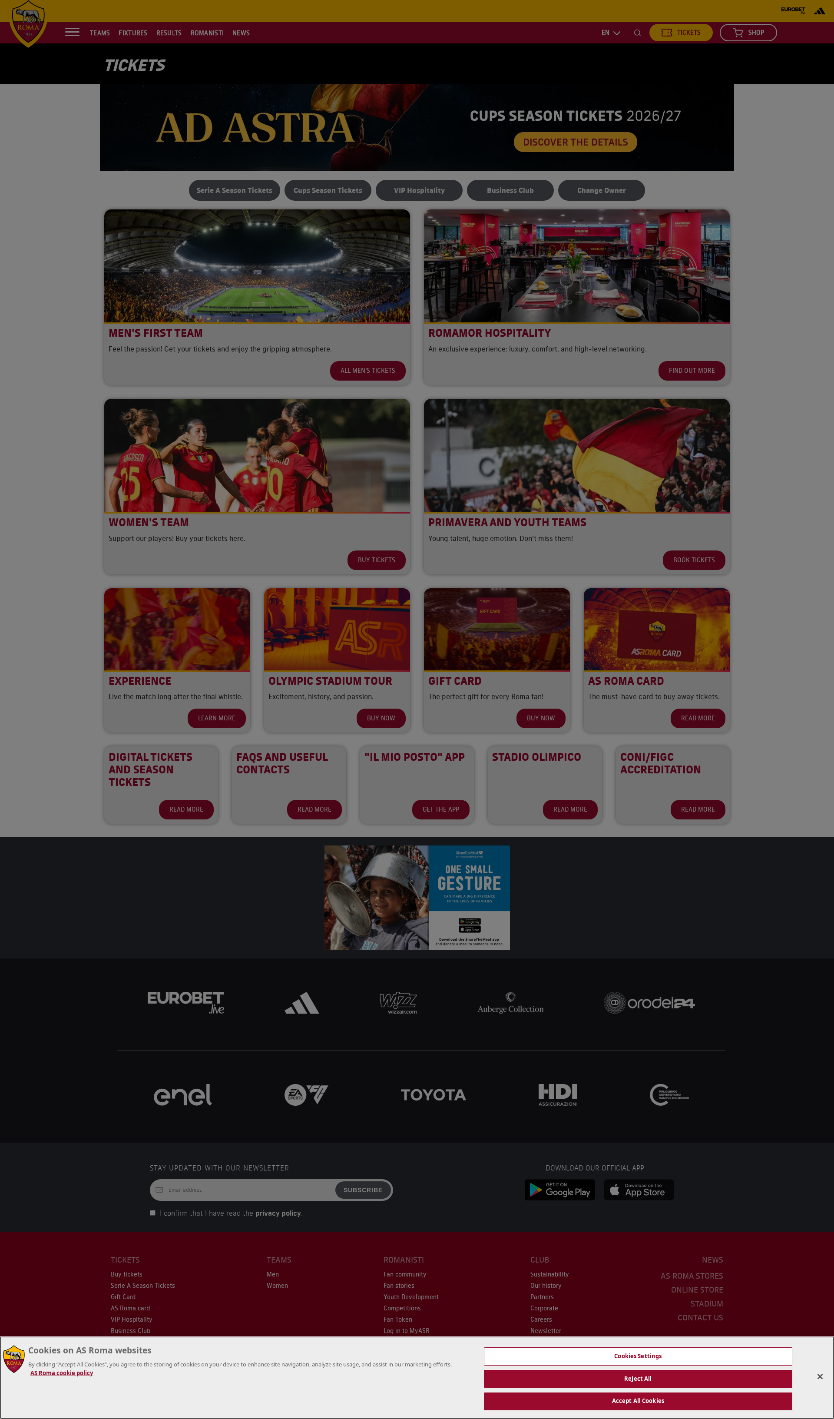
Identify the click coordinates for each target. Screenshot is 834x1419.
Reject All (638, 1379)
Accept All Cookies (638, 1401)
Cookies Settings (638, 1356)
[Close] (820, 1376)
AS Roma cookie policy (61, 1373)
